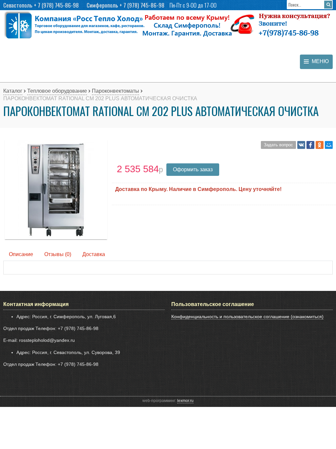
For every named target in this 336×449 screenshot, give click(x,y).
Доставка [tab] (93, 254)
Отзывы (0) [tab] (57, 254)
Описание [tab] (21, 254)
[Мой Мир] (329, 145)
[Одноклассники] (320, 145)
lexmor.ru (185, 400)
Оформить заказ (193, 169)
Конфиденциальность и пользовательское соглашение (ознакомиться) (247, 316)
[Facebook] (310, 145)
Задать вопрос (278, 144)
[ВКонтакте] (301, 145)
